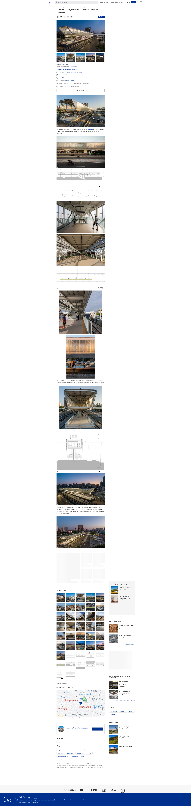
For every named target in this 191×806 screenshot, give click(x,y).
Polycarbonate (74, 756)
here (75, 66)
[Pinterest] (71, 17)
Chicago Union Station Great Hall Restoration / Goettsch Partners (126, 627)
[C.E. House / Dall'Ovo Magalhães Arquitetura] (113, 739)
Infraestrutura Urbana (63, 756)
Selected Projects (78, 750)
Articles (106, 2)
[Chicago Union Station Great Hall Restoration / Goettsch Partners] (113, 628)
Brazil (76, 69)
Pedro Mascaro (70, 80)
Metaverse (113, 714)
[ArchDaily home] (51, 2)
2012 (63, 78)
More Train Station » (130, 644)
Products (111, 2)
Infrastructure (89, 750)
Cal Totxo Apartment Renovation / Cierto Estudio (125, 598)
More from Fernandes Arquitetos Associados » (124, 700)
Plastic (65, 742)
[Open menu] (141, 2)
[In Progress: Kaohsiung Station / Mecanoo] (113, 638)
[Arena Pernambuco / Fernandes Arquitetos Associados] (113, 694)
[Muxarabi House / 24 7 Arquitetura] (114, 590)
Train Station (61, 69)
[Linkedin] (64, 17)
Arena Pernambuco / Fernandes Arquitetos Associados (125, 693)
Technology (123, 711)
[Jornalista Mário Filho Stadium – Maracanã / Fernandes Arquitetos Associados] (113, 684)
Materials (131, 711)
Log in (128, 2)
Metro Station (69, 69)
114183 (64, 75)
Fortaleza (90, 129)
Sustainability (114, 711)
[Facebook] (58, 17)
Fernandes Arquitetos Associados (73, 72)
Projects (101, 2)
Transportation (99, 750)
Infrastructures (80, 753)
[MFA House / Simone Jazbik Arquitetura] (113, 749)
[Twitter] (61, 17)
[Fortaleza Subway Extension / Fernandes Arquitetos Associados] (61, 597)
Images (121, 2)
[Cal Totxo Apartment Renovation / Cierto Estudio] (114, 599)
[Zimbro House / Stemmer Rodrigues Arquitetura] (113, 729)
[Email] (68, 17)
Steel (59, 742)
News (116, 2)
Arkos (68, 83)
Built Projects (68, 750)
